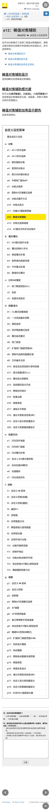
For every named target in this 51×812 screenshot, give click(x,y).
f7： (19, 527)
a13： (17, 223)
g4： (19, 601)
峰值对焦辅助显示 (16, 53)
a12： (16, 216)
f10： (17, 545)
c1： (18, 286)
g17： (21, 680)
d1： (17, 311)
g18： (21, 686)
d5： (16, 336)
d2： (18, 317)
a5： (18, 174)
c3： (16, 298)
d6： (14, 342)
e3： (16, 452)
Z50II (13, 13)
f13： (22, 563)
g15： (16, 668)
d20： (21, 427)
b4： (18, 260)
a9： (17, 198)
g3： (12, 595)
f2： (17, 496)
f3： (17, 503)
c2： (11, 292)
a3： (16, 162)
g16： (21, 674)
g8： (22, 625)
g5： (13, 607)
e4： (20, 458)
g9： (19, 632)
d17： (16, 409)
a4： (16, 168)
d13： (18, 384)
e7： (16, 477)
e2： (16, 446)
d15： (14, 396)
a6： (17, 180)
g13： (21, 656)
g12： (14, 650)
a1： (16, 150)
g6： (16, 613)
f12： (20, 557)
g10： (21, 638)
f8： (14, 533)
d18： (21, 415)
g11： (16, 644)
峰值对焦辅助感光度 (18, 59)
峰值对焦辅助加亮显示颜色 (21, 64)
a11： (19, 210)
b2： (17, 248)
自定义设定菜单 (13, 16)
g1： (16, 583)
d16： (14, 402)
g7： (20, 619)
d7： (19, 348)
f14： (18, 569)
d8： (20, 354)
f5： (12, 515)
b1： (18, 242)
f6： (15, 521)
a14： (21, 229)
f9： (16, 539)
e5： (17, 465)
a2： (16, 156)
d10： (23, 366)
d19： (21, 421)
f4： (12, 509)
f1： (16, 490)
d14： (16, 390)
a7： (15, 186)
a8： (19, 192)
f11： (15, 551)
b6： (16, 272)
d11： (18, 372)
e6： (13, 471)
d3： (14, 323)
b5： (16, 266)
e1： (16, 440)
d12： (17, 378)
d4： (18, 330)
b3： (16, 254)
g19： (20, 692)
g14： (14, 662)
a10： (15, 204)
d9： (16, 360)
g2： (15, 589)
